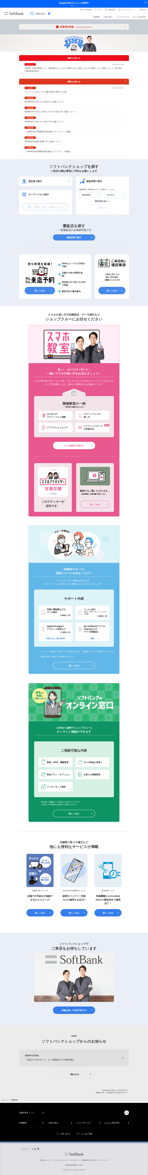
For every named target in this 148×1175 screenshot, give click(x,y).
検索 (126, 1112)
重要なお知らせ (74, 81)
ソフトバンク (74, 1154)
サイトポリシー (75, 1160)
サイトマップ (103, 1160)
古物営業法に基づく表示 (89, 1160)
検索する (102, 207)
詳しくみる (40, 290)
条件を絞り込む (101, 201)
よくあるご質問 (86, 1134)
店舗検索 (22, 1122)
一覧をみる (74, 1074)
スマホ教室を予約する (74, 445)
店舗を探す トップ (26, 1112)
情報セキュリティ (46, 1160)
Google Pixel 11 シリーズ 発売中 (74, 3)
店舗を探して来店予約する (74, 1010)
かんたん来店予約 (112, 1122)
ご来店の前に (53, 1122)
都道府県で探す (74, 237)
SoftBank (14, 13)
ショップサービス (83, 1122)
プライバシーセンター (61, 1160)
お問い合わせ (65, 1134)
